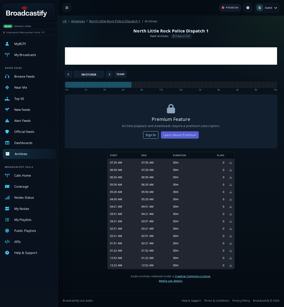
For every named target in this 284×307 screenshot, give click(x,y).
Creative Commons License (192, 276)
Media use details (170, 281)
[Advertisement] (171, 56)
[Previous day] (68, 74)
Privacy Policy (241, 300)
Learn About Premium (179, 135)
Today (120, 74)
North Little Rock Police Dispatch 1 (114, 21)
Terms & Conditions (216, 300)
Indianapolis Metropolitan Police (23, 32)
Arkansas (78, 21)
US (65, 21)
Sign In (151, 135)
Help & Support (191, 300)
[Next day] (109, 74)
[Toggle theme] (248, 7)
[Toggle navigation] (67, 7)
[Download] (230, 162)
